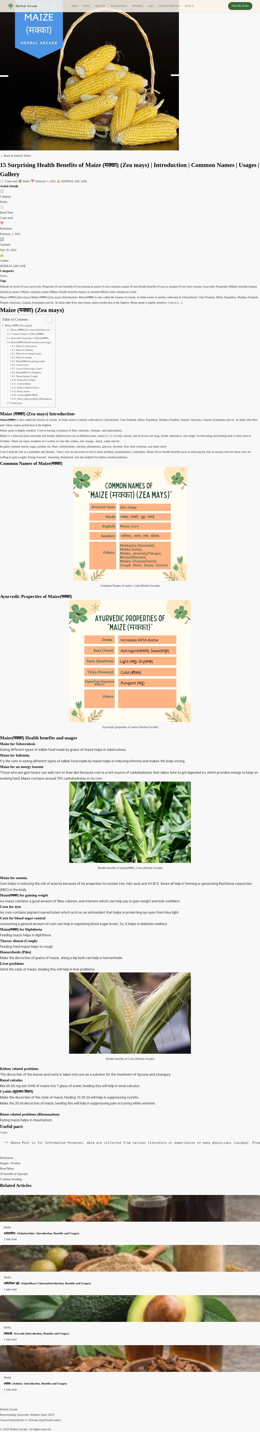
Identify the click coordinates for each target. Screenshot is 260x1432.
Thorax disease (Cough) (26, 376)
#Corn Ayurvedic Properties (38, 286)
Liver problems (24, 384)
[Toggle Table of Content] (47, 320)
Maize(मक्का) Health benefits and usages (31, 342)
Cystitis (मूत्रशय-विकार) (27, 395)
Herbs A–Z (23, 1420)
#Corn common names (116, 286)
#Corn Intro (186, 286)
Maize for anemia (23, 357)
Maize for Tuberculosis (26, 346)
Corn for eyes (22, 365)
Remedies (137, 5)
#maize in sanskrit (89, 292)
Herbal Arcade (26, 6)
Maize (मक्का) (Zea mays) (18, 325)
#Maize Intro (108, 292)
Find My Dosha (240, 5)
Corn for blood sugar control (29, 369)
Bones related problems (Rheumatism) (34, 399)
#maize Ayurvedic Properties (211, 286)
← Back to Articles (12, 155)
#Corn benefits (64, 286)
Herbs (86, 5)
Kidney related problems (28, 387)
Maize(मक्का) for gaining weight (30, 361)
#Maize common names (34, 292)
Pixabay (16, 1163)
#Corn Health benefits (143, 286)
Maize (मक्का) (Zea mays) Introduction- (30, 329)
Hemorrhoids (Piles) (26, 380)
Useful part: (17, 403)
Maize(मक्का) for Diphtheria (28, 372)
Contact (56, 1420)
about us (189, 5)
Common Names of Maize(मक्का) (27, 333)
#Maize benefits (238, 286)
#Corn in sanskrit (168, 286)
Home (75, 5)
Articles (12, 1420)
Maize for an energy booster (28, 354)
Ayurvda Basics (119, 5)
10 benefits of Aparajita (14, 1173)
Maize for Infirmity (24, 350)
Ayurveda (100, 5)
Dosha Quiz (37, 1420)
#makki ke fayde (126, 292)
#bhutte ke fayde (10, 286)
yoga (150, 5)
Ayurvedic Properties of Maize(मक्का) (29, 338)
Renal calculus (23, 391)
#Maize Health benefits (63, 292)
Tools (48, 1420)
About (4, 1420)
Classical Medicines (169, 5)
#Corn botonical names (87, 286)
